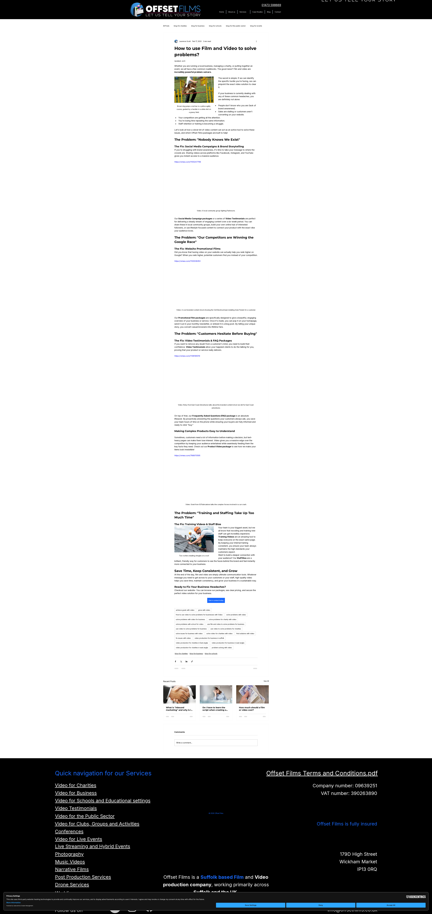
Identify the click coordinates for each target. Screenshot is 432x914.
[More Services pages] (247, 12)
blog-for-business (198, 26)
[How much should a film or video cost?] (252, 694)
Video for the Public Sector (85, 818)
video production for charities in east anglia (192, 648)
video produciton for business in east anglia (228, 643)
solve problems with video (236, 615)
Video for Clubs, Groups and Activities (97, 826)
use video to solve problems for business (191, 629)
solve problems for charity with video (222, 619)
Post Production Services (83, 879)
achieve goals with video (185, 610)
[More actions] (256, 41)
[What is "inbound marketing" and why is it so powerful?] (179, 694)
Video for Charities (75, 787)
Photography (69, 856)
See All (266, 681)
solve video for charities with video (219, 633)
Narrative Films (72, 871)
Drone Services (72, 887)
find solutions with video (245, 633)
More (252, 26)
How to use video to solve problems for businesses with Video (199, 615)
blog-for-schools (215, 26)
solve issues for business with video (189, 633)
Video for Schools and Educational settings (102, 803)
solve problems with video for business (190, 619)
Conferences (69, 833)
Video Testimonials (76, 810)
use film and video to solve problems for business (225, 624)
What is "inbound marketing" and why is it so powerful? (179, 708)
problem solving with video (222, 648)
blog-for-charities (180, 26)
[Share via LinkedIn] (186, 661)
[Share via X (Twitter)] (181, 661)
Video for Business (76, 795)
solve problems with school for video (189, 624)
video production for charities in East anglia (192, 643)
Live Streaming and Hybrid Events (92, 848)
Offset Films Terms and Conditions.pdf (322, 775)
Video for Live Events (78, 841)
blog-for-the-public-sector (236, 26)
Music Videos (70, 864)
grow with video (204, 610)
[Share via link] (192, 661)
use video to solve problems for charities (225, 629)
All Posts (166, 26)
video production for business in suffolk (209, 638)
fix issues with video (183, 638)
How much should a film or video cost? (252, 708)
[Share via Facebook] (175, 661)
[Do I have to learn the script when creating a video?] (216, 694)
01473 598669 (271, 5)
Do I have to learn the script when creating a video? (214, 708)
